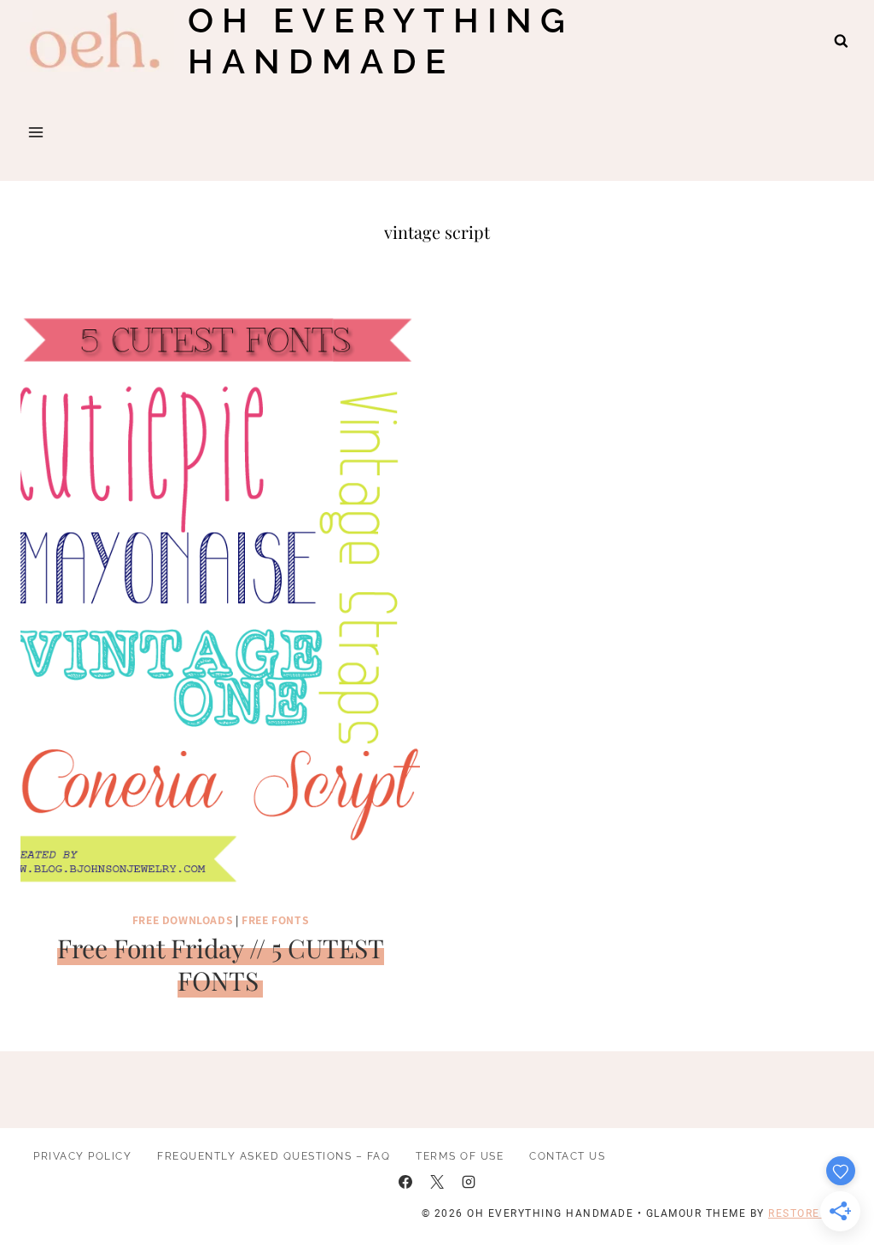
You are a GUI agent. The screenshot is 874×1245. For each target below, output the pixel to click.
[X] (437, 1182)
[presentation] (220, 598)
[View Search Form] (841, 41)
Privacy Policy (82, 1156)
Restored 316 (811, 1213)
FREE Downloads (182, 919)
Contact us (567, 1156)
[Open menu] (36, 132)
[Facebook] (405, 1182)
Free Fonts (275, 919)
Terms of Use (460, 1156)
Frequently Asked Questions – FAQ (273, 1156)
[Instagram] (468, 1182)
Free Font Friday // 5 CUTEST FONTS (220, 964)
